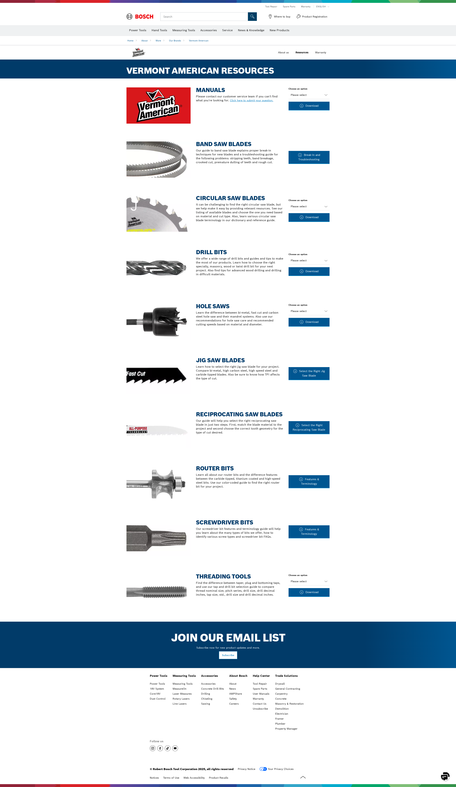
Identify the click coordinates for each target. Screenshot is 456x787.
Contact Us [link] (259, 703)
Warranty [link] (258, 698)
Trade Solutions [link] (286, 676)
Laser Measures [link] (182, 693)
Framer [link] (279, 718)
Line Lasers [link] (179, 703)
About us (283, 52)
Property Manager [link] (286, 728)
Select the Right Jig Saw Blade (311, 373)
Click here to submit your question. (251, 100)
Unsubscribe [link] (260, 708)
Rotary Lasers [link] (181, 698)
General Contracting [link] (287, 688)
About (144, 40)
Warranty (305, 6)
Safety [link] (233, 698)
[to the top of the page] (450, 766)
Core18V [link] (155, 693)
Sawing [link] (205, 703)
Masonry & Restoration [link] (289, 703)
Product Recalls (218, 777)
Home (130, 40)
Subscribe (228, 655)
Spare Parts (289, 6)
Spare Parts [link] (260, 688)
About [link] (232, 683)
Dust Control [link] (157, 698)
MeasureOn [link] (179, 688)
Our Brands (175, 40)
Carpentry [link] (281, 693)
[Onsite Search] (252, 16)
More (158, 40)
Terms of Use (171, 777)
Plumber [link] (280, 723)
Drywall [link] (280, 683)
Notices (154, 777)
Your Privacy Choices (281, 769)
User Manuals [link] (261, 693)
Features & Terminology (310, 481)
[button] (153, 748)
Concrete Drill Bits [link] (212, 688)
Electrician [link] (281, 713)
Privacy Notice (246, 769)
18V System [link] (157, 688)
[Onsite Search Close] (245, 16)
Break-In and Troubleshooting (309, 157)
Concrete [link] (280, 698)
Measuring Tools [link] (184, 676)
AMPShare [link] (235, 693)
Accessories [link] (209, 676)
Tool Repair (271, 6)
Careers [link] (234, 703)
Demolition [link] (282, 708)
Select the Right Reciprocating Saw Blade (309, 427)
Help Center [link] (261, 676)
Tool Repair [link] (260, 683)
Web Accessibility (194, 777)
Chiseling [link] (206, 698)
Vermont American (198, 40)
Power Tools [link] (158, 676)
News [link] (232, 688)
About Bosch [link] (238, 676)
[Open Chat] (445, 776)
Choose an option (298, 88)
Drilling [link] (205, 693)
